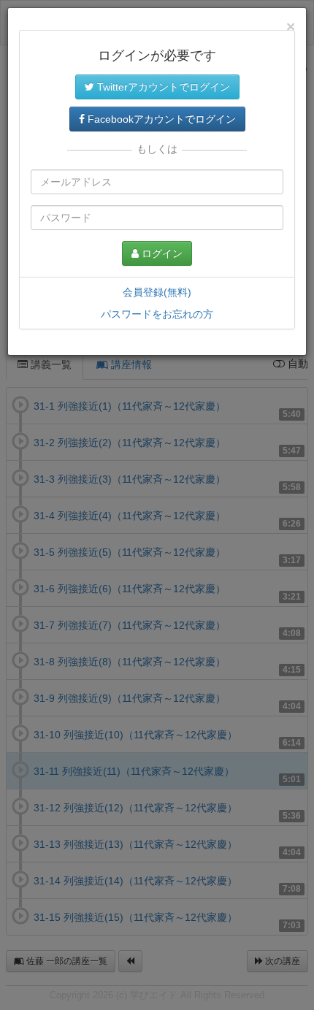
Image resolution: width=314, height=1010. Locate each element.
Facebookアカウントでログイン (160, 119)
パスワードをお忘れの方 (157, 314)
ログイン (161, 253)
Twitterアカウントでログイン (162, 87)
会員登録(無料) (157, 292)
